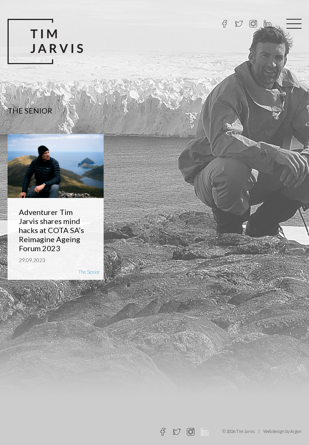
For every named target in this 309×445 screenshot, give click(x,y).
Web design (274, 431)
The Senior (89, 272)
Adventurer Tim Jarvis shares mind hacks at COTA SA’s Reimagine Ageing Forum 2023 (51, 230)
